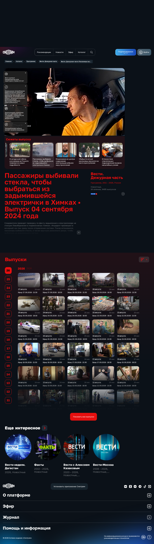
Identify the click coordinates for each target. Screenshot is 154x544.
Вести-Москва (103, 464)
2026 (29, 268)
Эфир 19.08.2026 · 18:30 (126, 339)
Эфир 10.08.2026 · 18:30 (102, 409)
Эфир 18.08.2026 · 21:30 (27, 362)
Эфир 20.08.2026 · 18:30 (77, 339)
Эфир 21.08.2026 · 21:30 (126, 316)
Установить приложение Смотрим (69, 486)
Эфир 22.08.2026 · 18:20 (102, 316)
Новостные (96, 187)
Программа (30, 61)
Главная (8, 61)
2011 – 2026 (108, 183)
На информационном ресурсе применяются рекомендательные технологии (122, 537)
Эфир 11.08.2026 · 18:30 (52, 409)
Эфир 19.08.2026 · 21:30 (102, 339)
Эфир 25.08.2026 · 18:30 (27, 316)
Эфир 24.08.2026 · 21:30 (52, 316)
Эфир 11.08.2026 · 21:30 (27, 409)
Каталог (19, 61)
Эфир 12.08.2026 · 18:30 (126, 386)
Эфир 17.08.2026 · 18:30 (102, 362)
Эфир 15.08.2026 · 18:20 (126, 362)
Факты (39, 464)
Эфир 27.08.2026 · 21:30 (27, 292)
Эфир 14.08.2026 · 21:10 (27, 386)
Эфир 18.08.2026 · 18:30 (52, 362)
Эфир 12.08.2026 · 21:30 (102, 386)
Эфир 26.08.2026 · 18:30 (102, 292)
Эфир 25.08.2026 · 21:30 (127, 292)
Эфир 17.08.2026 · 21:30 (77, 362)
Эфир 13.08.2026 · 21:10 (52, 386)
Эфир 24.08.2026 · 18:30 (77, 316)
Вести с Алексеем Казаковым (76, 466)
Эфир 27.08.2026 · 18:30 (52, 292)
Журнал (11, 517)
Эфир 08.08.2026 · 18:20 (127, 409)
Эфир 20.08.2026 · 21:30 (52, 339)
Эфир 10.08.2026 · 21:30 (77, 409)
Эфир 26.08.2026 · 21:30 (77, 292)
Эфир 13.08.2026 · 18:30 (77, 386)
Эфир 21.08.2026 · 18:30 (27, 339)
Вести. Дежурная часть (48, 61)
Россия (117, 183)
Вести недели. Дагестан (15, 466)
